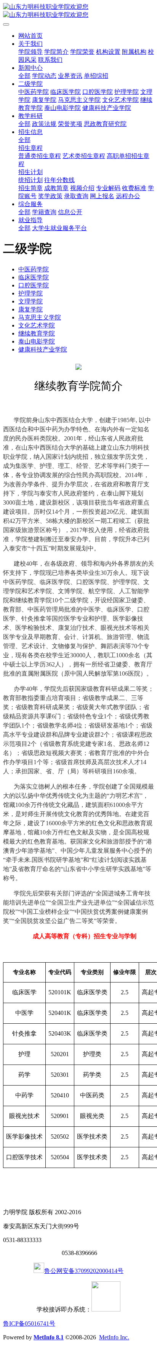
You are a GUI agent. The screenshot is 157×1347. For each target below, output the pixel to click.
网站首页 (30, 35)
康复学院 (30, 309)
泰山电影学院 (36, 341)
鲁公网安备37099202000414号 (83, 1271)
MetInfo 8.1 (49, 1337)
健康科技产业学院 (42, 349)
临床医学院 (33, 277)
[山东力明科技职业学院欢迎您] (78, 11)
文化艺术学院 (36, 325)
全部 (24, 76)
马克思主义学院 (39, 317)
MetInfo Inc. (114, 1337)
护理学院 (30, 293)
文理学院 (30, 301)
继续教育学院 (36, 333)
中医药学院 (33, 269)
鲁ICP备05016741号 (29, 1323)
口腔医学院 (33, 285)
